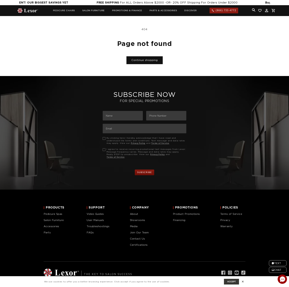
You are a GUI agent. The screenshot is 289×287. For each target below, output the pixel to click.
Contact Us (137, 238)
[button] (254, 10)
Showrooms (137, 220)
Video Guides (95, 214)
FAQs (90, 232)
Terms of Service (160, 143)
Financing (179, 220)
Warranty (226, 226)
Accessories (51, 226)
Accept (231, 281)
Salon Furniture (54, 220)
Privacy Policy (138, 143)
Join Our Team (139, 232)
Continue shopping (144, 60)
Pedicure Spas (53, 214)
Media (134, 226)
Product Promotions (186, 214)
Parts (47, 232)
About (134, 214)
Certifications (139, 244)
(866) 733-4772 (226, 10)
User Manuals (95, 220)
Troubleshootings (98, 226)
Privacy (225, 220)
